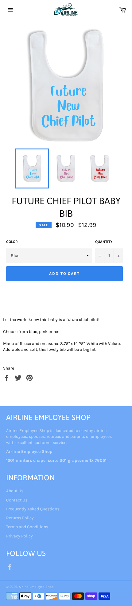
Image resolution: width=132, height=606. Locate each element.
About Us (14, 490)
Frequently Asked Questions (32, 509)
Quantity (103, 242)
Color (12, 242)
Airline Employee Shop (36, 587)
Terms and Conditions (27, 526)
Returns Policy (20, 518)
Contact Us (16, 500)
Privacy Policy (19, 536)
